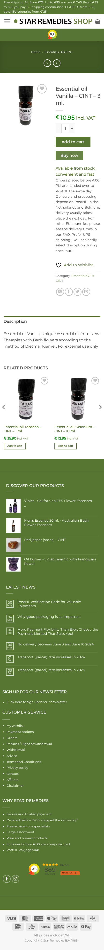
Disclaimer (15, 785)
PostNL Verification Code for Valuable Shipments (49, 604)
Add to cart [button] (14, 446)
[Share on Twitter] (78, 292)
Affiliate (13, 780)
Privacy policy (17, 767)
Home (35, 52)
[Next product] (47, 63)
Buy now (69, 155)
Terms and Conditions (24, 762)
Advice (12, 756)
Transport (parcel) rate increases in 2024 (51, 657)
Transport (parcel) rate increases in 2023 (51, 670)
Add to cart (73, 142)
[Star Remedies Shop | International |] (53, 21)
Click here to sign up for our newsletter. (37, 702)
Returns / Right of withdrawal (29, 744)
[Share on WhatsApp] (60, 292)
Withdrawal (16, 750)
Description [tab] (15, 321)
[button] (7, 21)
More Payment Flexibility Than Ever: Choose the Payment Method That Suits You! (57, 632)
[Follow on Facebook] (7, 879)
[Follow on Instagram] (16, 879)
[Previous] (4, 416)
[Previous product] (56, 63)
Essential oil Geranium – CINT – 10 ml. (74, 429)
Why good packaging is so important (49, 617)
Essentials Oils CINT (59, 52)
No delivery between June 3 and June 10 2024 (55, 644)
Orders (12, 738)
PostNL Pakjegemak (23, 850)
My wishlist (15, 726)
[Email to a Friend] (86, 292)
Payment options (20, 732)
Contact (13, 774)
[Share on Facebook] (69, 292)
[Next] (100, 416)
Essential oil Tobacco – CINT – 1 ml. (22, 429)
